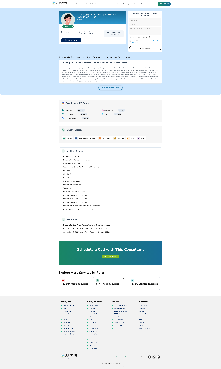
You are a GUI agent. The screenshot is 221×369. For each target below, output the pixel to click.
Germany (66, 32)
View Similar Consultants (110, 88)
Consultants (90, 4)
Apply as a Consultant (141, 4)
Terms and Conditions (112, 357)
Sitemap (127, 357)
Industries (102, 4)
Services (78, 4)
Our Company (125, 4)
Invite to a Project (110, 256)
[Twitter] (154, 356)
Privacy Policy (151, 41)
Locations (113, 4)
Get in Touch (164, 4)
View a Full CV (72, 40)
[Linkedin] (158, 356)
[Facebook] (149, 356)
